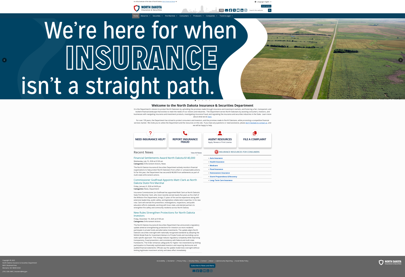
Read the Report (142, 95)
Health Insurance (217, 162)
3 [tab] (202, 100)
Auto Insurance (216, 158)
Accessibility (161, 261)
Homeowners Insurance (220, 173)
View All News (196, 153)
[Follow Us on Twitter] (234, 10)
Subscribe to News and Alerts (202, 265)
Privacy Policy (181, 261)
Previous (4, 60)
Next (400, 60)
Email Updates (266, 6)
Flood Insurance (216, 169)
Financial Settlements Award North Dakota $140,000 (164, 158)
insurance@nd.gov (21, 271)
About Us (144, 16)
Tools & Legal (225, 16)
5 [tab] (209, 100)
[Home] (148, 8)
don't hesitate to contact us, (257, 123)
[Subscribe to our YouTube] (238, 10)
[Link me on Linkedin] (241, 10)
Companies (210, 16)
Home (135, 16)
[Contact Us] (226, 10)
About (211, 261)
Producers (197, 16)
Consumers (184, 16)
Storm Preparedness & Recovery (223, 176)
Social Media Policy (241, 261)
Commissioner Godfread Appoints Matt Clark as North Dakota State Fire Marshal (165, 181)
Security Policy (194, 261)
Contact (204, 261)
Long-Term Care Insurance (221, 180)
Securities (156, 16)
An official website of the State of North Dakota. (154, 1)
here (209, 117)
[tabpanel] (202, 58)
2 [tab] (198, 100)
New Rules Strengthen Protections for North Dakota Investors (164, 214)
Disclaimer (171, 261)
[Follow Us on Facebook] (230, 10)
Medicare (214, 165)
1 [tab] (195, 100)
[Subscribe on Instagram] (245, 10)
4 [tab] (206, 100)
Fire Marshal (170, 16)
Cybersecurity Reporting (224, 261)
